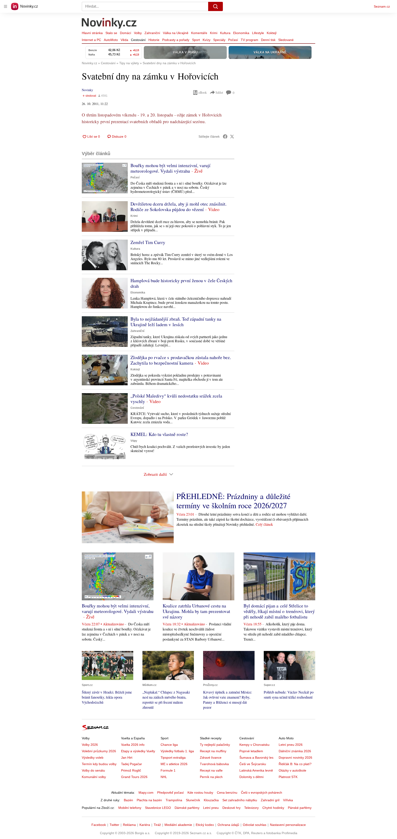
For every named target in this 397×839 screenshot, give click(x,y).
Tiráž (157, 825)
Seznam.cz (382, 6)
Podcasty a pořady (175, 40)
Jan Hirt (126, 757)
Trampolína (174, 800)
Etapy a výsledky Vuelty (138, 751)
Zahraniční (152, 33)
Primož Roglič (131, 770)
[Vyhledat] (215, 6)
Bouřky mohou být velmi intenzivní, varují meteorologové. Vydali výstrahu (170, 168)
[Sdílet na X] (232, 136)
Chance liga (169, 744)
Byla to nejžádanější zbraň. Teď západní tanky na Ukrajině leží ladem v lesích (175, 322)
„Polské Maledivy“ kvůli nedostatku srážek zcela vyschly (176, 398)
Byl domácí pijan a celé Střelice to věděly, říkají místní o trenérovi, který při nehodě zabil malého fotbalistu (279, 611)
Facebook (98, 825)
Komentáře (199, 33)
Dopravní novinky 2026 (295, 757)
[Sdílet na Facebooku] (225, 136)
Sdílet (219, 92)
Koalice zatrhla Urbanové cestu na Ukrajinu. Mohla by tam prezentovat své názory (196, 611)
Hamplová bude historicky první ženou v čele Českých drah (181, 283)
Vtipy (133, 440)
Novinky (87, 90)
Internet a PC (91, 40)
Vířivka (288, 800)
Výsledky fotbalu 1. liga (177, 751)
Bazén (128, 800)
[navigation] (5, 6)
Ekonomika (241, 33)
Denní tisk (268, 40)
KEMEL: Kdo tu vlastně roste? (159, 434)
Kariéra (144, 825)
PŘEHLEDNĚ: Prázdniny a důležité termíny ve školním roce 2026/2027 (233, 501)
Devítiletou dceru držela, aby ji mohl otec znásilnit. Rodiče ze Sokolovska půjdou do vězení (178, 206)
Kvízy (206, 40)
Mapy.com (146, 792)
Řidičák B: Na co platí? (295, 764)
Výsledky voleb (92, 757)
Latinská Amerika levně (256, 770)
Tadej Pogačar (131, 764)
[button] (105, 178)
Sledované (286, 40)
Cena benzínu (227, 792)
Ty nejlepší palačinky (215, 744)
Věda (124, 40)
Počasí (233, 40)
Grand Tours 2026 (134, 777)
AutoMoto (111, 40)
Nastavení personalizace (288, 825)
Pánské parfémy (300, 808)
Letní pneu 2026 (291, 744)
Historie (153, 40)
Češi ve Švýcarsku (252, 764)
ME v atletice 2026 (174, 764)
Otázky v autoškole (292, 770)
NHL (164, 777)
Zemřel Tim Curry (147, 242)
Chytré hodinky (273, 808)
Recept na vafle (211, 770)
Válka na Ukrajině (175, 33)
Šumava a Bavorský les (256, 757)
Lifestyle (258, 33)
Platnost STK (288, 777)
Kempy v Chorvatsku (254, 744)
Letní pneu (211, 808)
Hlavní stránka (92, 33)
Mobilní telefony (129, 808)
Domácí (125, 33)
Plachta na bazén (149, 800)
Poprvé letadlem (251, 751)
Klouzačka (211, 800)
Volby (138, 33)
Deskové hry (231, 808)
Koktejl (271, 33)
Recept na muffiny (213, 751)
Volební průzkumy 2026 (99, 751)
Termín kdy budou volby (99, 764)
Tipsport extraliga (173, 757)
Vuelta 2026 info (133, 744)
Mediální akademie (178, 825)
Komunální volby (94, 777)
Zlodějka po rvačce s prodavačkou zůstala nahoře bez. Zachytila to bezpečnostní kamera (180, 360)
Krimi (213, 33)
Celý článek (264, 524)
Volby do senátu (93, 770)
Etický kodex (205, 825)
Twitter (114, 825)
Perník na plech (211, 777)
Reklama (129, 825)
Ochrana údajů (228, 825)
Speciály (219, 40)
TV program (249, 40)
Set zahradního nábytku (239, 800)
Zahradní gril (270, 800)
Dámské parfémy (187, 808)
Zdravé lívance (210, 757)
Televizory (251, 808)
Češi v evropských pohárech (261, 792)
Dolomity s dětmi (251, 777)
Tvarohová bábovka (214, 764)
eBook (202, 92)
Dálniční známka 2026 (295, 751)
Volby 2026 (90, 744)
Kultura (225, 33)
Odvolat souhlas (254, 825)
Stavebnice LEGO (158, 808)
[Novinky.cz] (109, 23)
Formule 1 (168, 770)
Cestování (138, 40)
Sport (196, 40)
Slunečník (193, 800)
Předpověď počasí (170, 792)
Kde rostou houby (200, 792)
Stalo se (111, 33)
